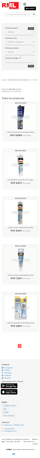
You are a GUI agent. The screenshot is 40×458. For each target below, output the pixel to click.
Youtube (8, 378)
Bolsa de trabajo (8, 416)
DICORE (5, 412)
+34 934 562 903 (9, 429)
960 (20, 91)
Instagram (9, 368)
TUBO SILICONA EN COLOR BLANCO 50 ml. (20, 323)
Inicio (4, 80)
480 (16, 91)
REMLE (9, 449)
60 (9, 91)
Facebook (8, 373)
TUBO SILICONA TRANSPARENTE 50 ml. (20, 275)
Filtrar (31, 28)
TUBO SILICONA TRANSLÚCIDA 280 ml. (20, 228)
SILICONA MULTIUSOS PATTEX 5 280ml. (20, 180)
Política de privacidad (9, 440)
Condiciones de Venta (18, 440)
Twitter (7, 370)
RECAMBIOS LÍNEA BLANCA (18, 80)
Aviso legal (3, 440)
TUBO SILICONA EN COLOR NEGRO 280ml (20, 132)
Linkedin (8, 375)
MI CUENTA (31, 8)
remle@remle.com (10, 431)
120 (12, 91)
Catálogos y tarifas (9, 406)
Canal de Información (27, 440)
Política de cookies (35, 441)
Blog (4, 409)
